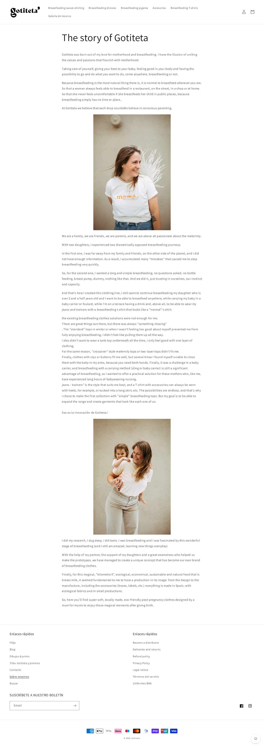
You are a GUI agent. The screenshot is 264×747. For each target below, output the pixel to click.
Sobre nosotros (19, 676)
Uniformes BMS (142, 683)
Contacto (15, 670)
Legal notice (140, 670)
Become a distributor (146, 642)
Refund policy (141, 656)
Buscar (14, 683)
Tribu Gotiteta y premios (25, 663)
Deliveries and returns (146, 649)
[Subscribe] (75, 705)
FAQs (13, 642)
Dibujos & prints (20, 656)
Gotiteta (136, 738)
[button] (235, 12)
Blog (12, 649)
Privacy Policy (141, 663)
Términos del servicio (146, 676)
